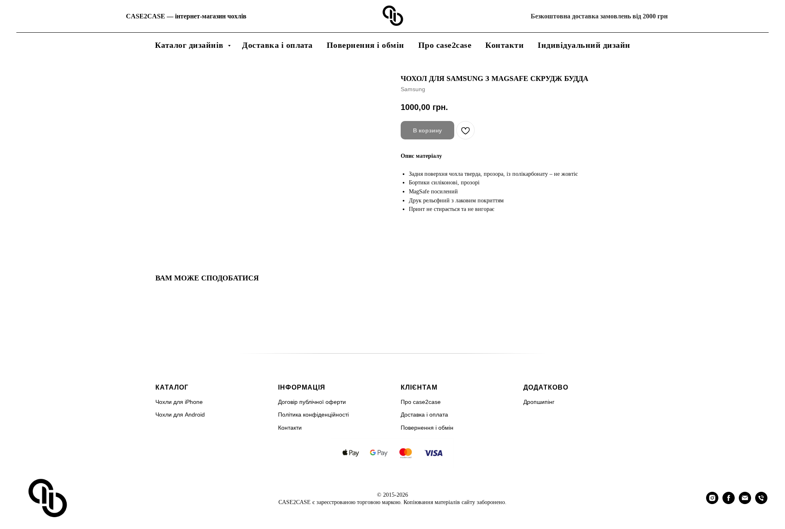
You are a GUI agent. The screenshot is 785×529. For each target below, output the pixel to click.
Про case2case (445, 44)
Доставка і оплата (277, 44)
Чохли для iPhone (179, 402)
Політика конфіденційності (313, 414)
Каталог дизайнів (190, 44)
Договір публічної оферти (312, 402)
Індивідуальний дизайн (584, 44)
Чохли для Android (180, 414)
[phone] (761, 501)
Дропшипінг (538, 402)
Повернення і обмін (365, 44)
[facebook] (728, 501)
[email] (745, 501)
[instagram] (712, 501)
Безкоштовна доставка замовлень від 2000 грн (599, 16)
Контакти (504, 44)
